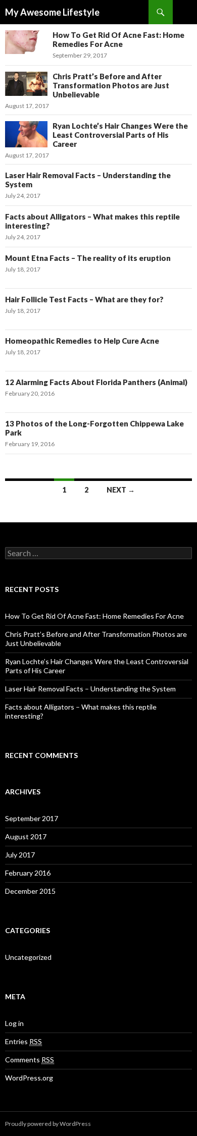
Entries (23, 1041)
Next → (121, 489)
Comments (29, 1059)
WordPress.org (29, 1077)
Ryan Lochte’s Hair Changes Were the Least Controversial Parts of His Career (120, 134)
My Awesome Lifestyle (52, 12)
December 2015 (30, 891)
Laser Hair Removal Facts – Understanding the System (90, 688)
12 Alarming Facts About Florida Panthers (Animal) (96, 382)
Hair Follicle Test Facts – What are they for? (84, 299)
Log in (14, 1023)
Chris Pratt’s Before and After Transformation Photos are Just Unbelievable (111, 85)
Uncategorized (28, 957)
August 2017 (25, 836)
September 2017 (31, 818)
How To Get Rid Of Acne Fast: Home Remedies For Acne (118, 39)
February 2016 (28, 873)
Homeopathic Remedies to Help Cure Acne (82, 340)
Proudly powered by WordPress (48, 1123)
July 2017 (20, 854)
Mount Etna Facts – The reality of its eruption (88, 257)
